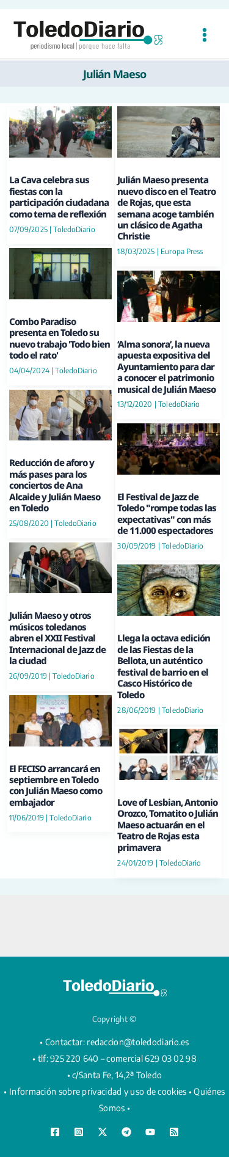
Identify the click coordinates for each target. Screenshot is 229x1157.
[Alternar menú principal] (204, 35)
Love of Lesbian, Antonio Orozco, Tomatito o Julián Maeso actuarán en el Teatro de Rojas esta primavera (167, 824)
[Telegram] (126, 1132)
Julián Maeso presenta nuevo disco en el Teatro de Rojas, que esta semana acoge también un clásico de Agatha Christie (166, 207)
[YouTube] (150, 1132)
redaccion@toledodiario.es (138, 1042)
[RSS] (174, 1132)
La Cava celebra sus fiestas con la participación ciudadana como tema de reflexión (59, 196)
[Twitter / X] (102, 1132)
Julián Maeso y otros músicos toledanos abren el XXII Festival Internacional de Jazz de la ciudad (57, 637)
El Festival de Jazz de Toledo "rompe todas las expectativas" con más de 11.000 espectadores (166, 513)
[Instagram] (79, 1132)
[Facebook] (55, 1132)
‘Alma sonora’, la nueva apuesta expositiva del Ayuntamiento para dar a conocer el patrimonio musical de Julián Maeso (166, 366)
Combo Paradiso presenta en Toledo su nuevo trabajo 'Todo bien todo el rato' (59, 338)
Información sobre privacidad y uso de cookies (98, 1091)
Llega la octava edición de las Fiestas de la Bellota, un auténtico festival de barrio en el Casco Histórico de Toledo (163, 666)
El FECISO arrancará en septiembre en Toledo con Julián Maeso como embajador (55, 785)
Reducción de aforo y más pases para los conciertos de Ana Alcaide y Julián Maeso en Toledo (54, 485)
